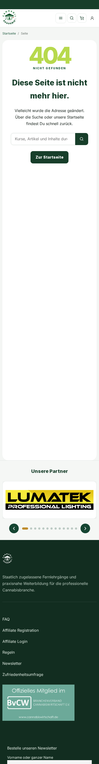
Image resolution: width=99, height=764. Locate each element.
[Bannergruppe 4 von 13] (39, 528)
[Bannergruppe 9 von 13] (60, 528)
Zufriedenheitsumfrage (22, 674)
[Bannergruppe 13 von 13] (76, 528)
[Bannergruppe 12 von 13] (72, 528)
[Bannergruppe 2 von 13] (31, 528)
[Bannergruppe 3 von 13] (35, 528)
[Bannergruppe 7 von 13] (51, 528)
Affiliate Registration (20, 630)
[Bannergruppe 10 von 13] (64, 528)
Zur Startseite (49, 157)
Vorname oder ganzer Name (30, 757)
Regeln (8, 652)
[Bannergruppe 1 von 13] (25, 528)
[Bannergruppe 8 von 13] (56, 528)
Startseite (9, 33)
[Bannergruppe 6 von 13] (47, 528)
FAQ (6, 619)
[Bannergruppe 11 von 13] (68, 528)
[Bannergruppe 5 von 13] (43, 528)
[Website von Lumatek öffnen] (49, 500)
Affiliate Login (14, 641)
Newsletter (12, 663)
